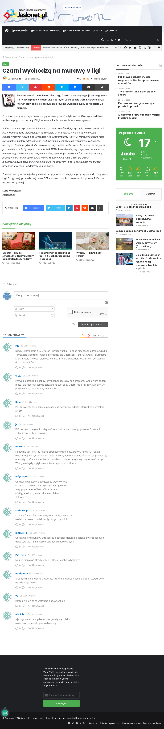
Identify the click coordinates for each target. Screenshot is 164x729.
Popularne (128, 193)
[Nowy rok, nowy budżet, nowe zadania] (124, 220)
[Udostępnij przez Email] (88, 87)
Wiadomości (21, 30)
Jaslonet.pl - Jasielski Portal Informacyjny (74, 718)
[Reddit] (49, 87)
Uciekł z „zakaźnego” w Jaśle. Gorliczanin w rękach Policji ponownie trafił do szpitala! (149, 261)
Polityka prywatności (110, 723)
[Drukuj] (102, 87)
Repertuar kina (93, 30)
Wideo (56, 30)
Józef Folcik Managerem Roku (133, 206)
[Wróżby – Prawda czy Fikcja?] (92, 241)
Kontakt (112, 30)
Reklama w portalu (131, 723)
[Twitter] (22, 87)
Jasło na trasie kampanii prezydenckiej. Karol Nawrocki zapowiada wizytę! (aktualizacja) (86, 47)
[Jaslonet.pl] (25, 14)
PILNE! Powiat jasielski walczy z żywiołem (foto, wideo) (148, 243)
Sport (14, 57)
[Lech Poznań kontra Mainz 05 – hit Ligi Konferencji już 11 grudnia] (55, 241)
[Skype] (62, 87)
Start (7, 57)
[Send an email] (20, 79)
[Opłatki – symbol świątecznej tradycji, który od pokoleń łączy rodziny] (18, 241)
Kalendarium (72, 30)
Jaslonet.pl (13, 79)
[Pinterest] (35, 87)
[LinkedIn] (69, 208)
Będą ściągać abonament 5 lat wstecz (138, 231)
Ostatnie (150, 193)
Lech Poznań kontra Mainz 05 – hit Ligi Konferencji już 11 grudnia (54, 256)
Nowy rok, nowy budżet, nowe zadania (145, 219)
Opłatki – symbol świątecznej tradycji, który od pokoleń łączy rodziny (18, 256)
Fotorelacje (40, 30)
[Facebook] (9, 87)
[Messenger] (75, 87)
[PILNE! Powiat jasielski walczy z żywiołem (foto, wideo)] (124, 244)
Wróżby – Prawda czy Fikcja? (88, 254)
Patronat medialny (152, 723)
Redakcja (93, 723)
